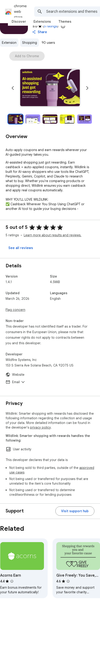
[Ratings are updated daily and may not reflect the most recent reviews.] (63, 26)
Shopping (29, 43)
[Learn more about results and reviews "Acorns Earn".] (11, 581)
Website (18, 375)
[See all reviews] (21, 247)
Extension (9, 43)
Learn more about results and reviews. (52, 235)
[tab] (19, 21)
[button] (50, 88)
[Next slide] (87, 88)
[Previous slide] (12, 88)
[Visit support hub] (74, 511)
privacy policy (40, 427)
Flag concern (15, 310)
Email (16, 382)
